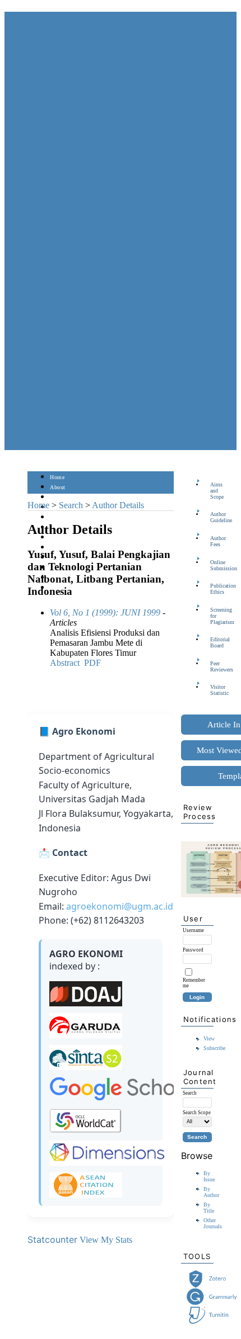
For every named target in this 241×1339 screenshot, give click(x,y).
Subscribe (214, 1048)
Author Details (118, 505)
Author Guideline (213, 517)
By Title (208, 1207)
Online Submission (213, 565)
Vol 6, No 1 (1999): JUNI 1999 (105, 612)
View (209, 1038)
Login (57, 497)
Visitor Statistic (213, 690)
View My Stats (106, 1240)
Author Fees (213, 541)
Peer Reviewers (213, 666)
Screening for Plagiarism (213, 616)
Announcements (70, 548)
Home (57, 477)
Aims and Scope (213, 490)
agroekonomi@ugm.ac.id (119, 906)
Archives (61, 537)
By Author (211, 1192)
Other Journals (212, 1223)
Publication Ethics (213, 589)
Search (58, 517)
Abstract (65, 663)
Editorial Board (213, 642)
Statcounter (52, 1239)
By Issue (209, 1176)
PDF (92, 663)
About (58, 487)
